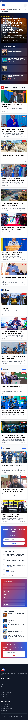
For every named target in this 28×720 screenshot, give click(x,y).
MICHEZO (12, 9)
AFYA (8, 11)
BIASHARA (17, 9)
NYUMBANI (3, 9)
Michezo (3, 682)
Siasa (2, 680)
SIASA (8, 9)
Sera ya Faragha (4, 696)
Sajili (14, 655)
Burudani (3, 686)
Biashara (3, 684)
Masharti (3, 698)
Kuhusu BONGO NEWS (6, 692)
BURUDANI (23, 9)
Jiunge (14, 543)
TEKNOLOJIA (4, 11)
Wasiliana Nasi (4, 694)
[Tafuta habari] (25, 5)
